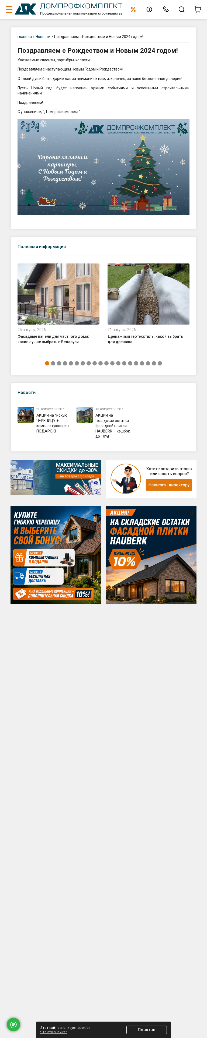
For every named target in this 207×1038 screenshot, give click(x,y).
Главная (25, 36)
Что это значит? (53, 1032)
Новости (27, 392)
